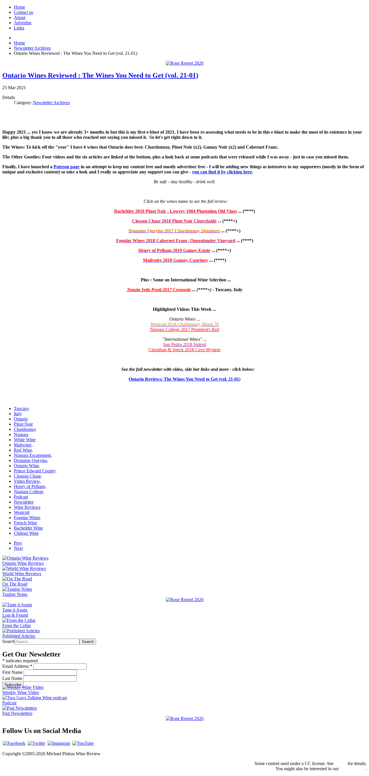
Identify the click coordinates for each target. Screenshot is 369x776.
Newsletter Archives (51, 102)
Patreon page (67, 166)
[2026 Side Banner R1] (185, 718)
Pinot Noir (23, 424)
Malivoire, (23, 444)
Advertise (22, 22)
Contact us (23, 12)
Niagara (21, 434)
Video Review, (27, 481)
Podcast (21, 496)
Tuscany (21, 408)
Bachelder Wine (28, 528)
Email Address (17, 666)
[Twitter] (36, 743)
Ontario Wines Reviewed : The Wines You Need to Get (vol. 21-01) (100, 75)
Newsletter (23, 502)
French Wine (25, 522)
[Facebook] (14, 743)
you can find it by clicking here (222, 171)
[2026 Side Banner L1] (185, 599)
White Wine (24, 439)
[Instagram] (59, 743)
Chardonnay (25, 429)
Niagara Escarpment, (33, 455)
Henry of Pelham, (30, 486)
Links (19, 27)
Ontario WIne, (27, 465)
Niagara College (29, 491)
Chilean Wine (26, 533)
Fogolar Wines (27, 517)
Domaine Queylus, (31, 460)
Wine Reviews (27, 507)
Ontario (21, 418)
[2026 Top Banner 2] (185, 63)
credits (341, 763)
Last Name (12, 678)
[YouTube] (83, 743)
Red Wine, (23, 450)
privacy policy (353, 768)
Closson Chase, (28, 476)
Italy (18, 413)
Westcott (21, 512)
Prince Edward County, (35, 470)
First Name (13, 672)
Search (8, 641)
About (19, 17)
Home (19, 7)
